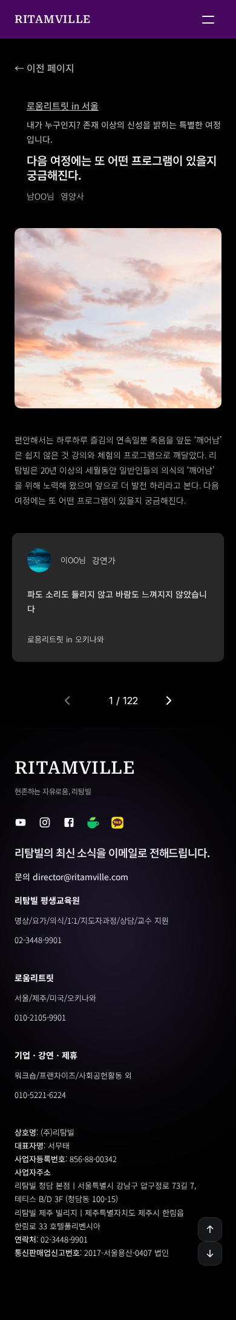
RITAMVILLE (53, 19)
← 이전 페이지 (44, 67)
